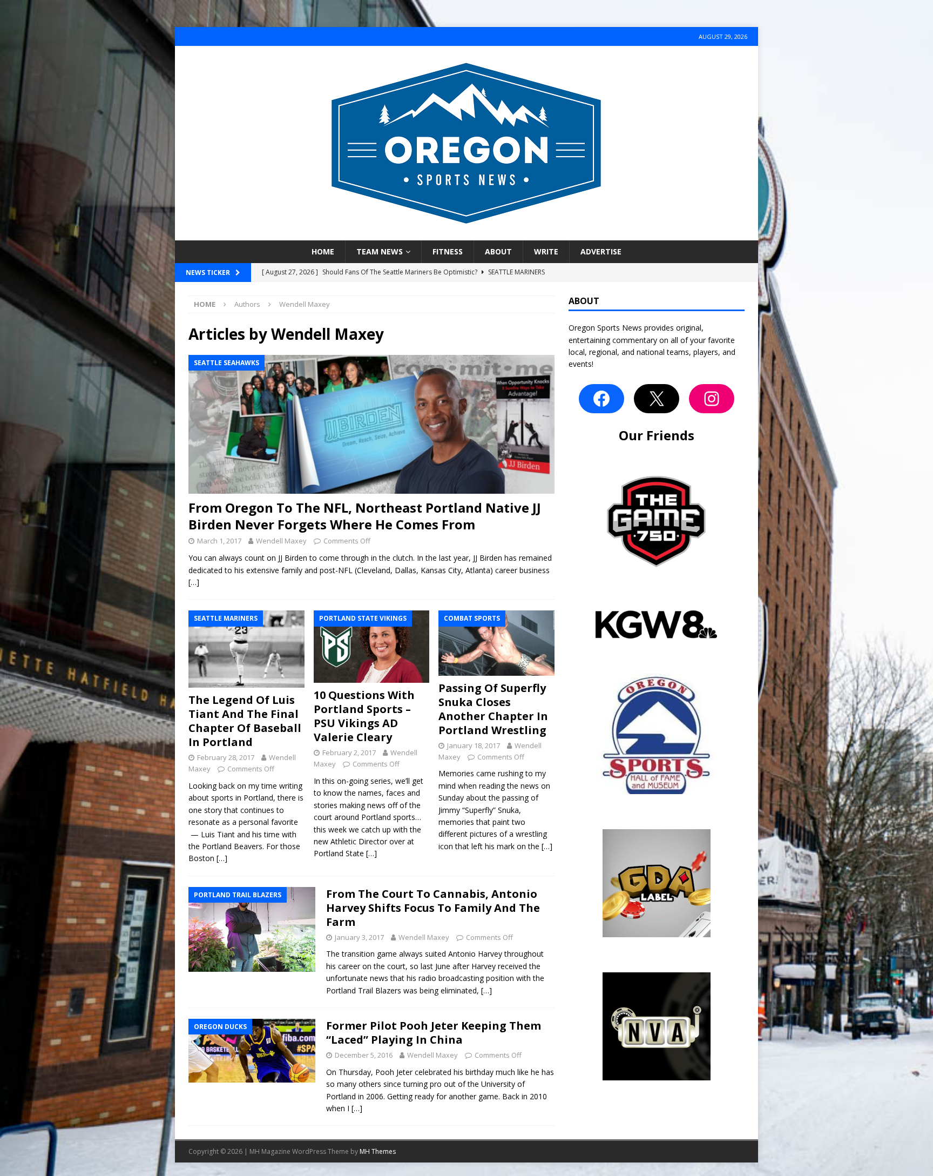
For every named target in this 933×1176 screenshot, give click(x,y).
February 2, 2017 (349, 752)
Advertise (600, 251)
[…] (193, 582)
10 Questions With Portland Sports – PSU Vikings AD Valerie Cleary (364, 716)
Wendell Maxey (281, 541)
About (498, 251)
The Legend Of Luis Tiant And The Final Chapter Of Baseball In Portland (244, 721)
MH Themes (378, 1151)
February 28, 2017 (225, 757)
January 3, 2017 (359, 937)
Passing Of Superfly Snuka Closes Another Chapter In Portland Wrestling (493, 709)
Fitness (447, 251)
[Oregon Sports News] (466, 234)
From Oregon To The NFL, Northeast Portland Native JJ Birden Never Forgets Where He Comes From (364, 516)
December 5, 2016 (364, 1055)
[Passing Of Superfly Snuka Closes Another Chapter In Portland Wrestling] (496, 642)
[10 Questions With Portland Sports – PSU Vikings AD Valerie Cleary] (372, 646)
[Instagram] (711, 398)
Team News (379, 251)
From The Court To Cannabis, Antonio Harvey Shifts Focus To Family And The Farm (433, 907)
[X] (656, 398)
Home (323, 251)
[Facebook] (601, 398)
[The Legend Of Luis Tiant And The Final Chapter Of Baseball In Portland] (246, 649)
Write (546, 251)
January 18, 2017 (473, 745)
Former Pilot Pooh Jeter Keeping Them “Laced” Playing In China (433, 1032)
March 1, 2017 (219, 541)
